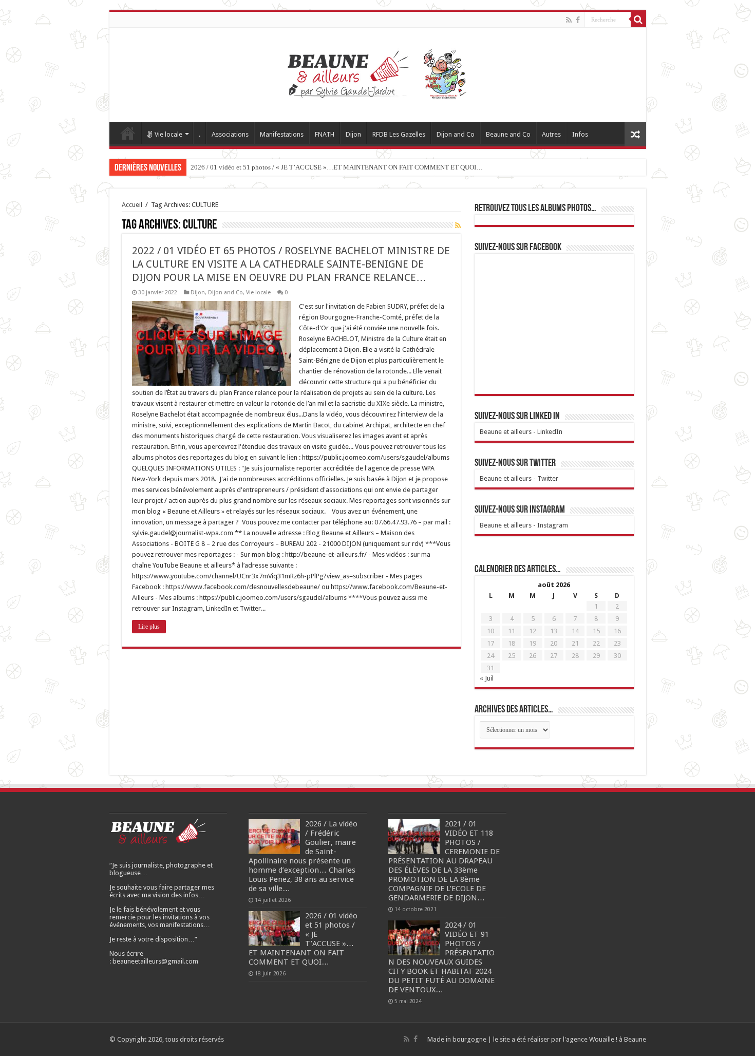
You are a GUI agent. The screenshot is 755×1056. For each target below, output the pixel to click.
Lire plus (149, 626)
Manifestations (282, 134)
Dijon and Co (456, 134)
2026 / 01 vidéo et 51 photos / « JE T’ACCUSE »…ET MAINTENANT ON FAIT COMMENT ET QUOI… (337, 167)
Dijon (353, 134)
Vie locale (168, 134)
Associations (230, 134)
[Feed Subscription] (458, 225)
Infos (580, 134)
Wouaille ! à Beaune (617, 1039)
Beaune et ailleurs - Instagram (524, 525)
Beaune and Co (508, 134)
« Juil (487, 678)
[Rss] (569, 20)
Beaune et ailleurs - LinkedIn (521, 432)
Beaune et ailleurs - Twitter (519, 478)
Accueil (128, 133)
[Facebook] (578, 20)
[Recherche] (638, 19)
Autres (551, 134)
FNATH (324, 134)
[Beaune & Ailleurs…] (377, 73)
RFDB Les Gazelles (398, 134)
